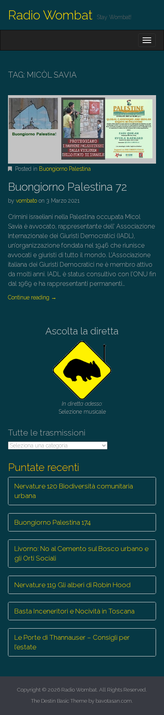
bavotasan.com (114, 701)
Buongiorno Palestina (65, 169)
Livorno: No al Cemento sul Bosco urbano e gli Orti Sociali (81, 553)
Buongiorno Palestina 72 (67, 186)
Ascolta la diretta (82, 331)
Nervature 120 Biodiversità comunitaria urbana (73, 491)
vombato (26, 200)
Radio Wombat (50, 15)
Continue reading (32, 297)
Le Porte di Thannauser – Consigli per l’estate (72, 642)
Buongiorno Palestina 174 (52, 522)
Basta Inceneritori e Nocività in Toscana (74, 611)
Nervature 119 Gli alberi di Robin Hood (72, 585)
